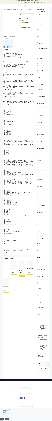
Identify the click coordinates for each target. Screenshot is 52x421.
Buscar (46, 368)
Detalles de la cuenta (38, 386)
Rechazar (2, 419)
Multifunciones (7, 9)
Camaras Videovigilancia (40, 70)
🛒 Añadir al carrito (25, 22)
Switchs (38, 283)
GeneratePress (31, 406)
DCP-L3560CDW (5, 42)
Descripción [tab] (5, 36)
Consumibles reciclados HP (40, 103)
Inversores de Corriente (40, 162)
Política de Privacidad (6, 409)
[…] (41, 329)
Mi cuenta (45, 2)
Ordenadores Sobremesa (40, 212)
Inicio (4, 9)
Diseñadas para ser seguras (7, 46)
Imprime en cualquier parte (7, 45)
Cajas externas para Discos (40, 63)
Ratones (38, 250)
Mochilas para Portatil (40, 200)
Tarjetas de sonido (39, 290)
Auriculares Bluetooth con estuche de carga (42, 48)
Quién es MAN (33, 2)
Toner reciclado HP (39, 309)
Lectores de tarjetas (39, 179)
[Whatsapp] (22, 27)
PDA (37, 224)
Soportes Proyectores (39, 281)
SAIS (37, 264)
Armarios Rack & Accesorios (40, 43)
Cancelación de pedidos (38, 394)
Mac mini (38, 181)
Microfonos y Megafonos (40, 191)
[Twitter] (22, 398)
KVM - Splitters (39, 172)
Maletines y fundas (39, 186)
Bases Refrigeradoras (39, 53)
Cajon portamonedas (39, 65)
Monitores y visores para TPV (41, 205)
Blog (29, 2)
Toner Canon (38, 300)
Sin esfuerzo (5, 44)
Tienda (25, 2)
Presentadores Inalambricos (40, 238)
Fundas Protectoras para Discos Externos (42, 146)
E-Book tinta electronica (40, 134)
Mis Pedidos (36, 385)
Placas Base (38, 231)
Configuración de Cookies (6, 411)
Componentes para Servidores (40, 82)
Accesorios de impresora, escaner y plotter (41, 11)
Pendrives (38, 226)
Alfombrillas (38, 29)
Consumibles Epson (39, 91)
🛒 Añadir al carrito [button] (13, 274)
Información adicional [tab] (12, 36)
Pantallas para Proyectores (40, 217)
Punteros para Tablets (40, 245)
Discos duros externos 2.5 (40, 115)
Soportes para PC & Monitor (40, 276)
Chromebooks (38, 77)
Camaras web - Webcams (40, 72)
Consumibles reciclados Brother (41, 96)
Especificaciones (6, 47)
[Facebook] (25, 27)
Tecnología (3, 412)
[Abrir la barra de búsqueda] (47, 2)
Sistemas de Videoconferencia (41, 269)
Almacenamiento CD (39, 31)
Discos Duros (38, 110)
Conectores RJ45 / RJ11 (40, 84)
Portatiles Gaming (39, 236)
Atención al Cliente (39, 2)
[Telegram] (29, 27)
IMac (37, 155)
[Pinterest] (24, 27)
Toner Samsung (38, 314)
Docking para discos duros (40, 129)
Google (35, 402)
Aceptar (6, 419)
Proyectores (38, 243)
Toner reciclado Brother (40, 307)
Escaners (38, 136)
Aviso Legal (4, 408)
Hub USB (38, 153)
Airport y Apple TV (39, 24)
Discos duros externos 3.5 (40, 117)
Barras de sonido (39, 51)
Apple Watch (38, 41)
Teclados (38, 295)
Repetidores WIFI (39, 255)
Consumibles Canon (39, 89)
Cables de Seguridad (39, 58)
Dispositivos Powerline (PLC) (41, 127)
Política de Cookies (5, 410)
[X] (30, 27)
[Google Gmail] (27, 27)
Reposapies (38, 257)
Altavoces (38, 36)
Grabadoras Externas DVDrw (40, 148)
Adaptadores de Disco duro (40, 19)
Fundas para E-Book (39, 141)
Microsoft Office (39, 193)
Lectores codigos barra (40, 174)
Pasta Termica (38, 219)
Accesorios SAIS (39, 14)
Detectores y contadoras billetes (41, 108)
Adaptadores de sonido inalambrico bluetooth (41, 22)
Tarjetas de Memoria (39, 288)
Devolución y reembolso (38, 393)
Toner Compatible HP (39, 302)
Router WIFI (38, 262)
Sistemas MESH (38, 271)
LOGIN (3, 414)
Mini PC (38, 198)
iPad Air (38, 167)
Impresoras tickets (39, 160)
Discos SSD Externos (39, 122)
